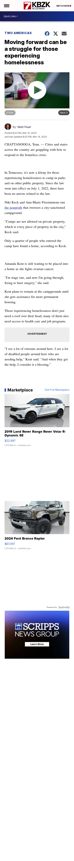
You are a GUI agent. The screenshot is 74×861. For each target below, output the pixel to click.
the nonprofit (13, 207)
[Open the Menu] (6, 5)
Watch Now (63, 6)
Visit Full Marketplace (57, 390)
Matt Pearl (24, 127)
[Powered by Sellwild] (63, 607)
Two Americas (18, 33)
